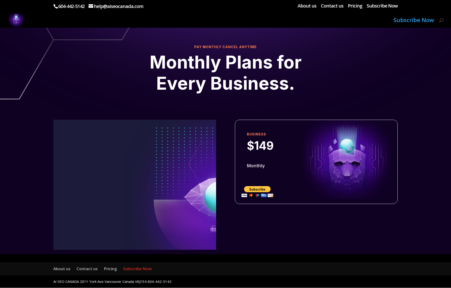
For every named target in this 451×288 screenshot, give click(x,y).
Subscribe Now (382, 6)
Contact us (332, 6)
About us (307, 6)
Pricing (355, 6)
